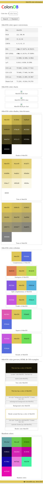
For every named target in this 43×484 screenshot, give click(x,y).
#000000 (6, 149)
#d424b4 (16, 452)
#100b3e (6, 452)
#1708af (6, 461)
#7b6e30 (16, 129)
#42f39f (26, 461)
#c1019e (26, 452)
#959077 (16, 227)
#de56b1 (6, 314)
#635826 (26, 129)
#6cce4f (16, 442)
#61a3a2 (6, 442)
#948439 (6, 129)
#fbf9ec (26, 183)
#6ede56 (26, 338)
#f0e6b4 (26, 173)
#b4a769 (16, 217)
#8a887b (26, 227)
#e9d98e (6, 173)
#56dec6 (31, 300)
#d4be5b (16, 207)
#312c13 (16, 139)
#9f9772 (6, 227)
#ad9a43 (26, 120)
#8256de (11, 285)
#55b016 (26, 442)
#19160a (26, 139)
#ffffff (7, 193)
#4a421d (6, 139)
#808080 (6, 237)
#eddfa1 (16, 173)
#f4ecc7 (6, 183)
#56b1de (31, 285)
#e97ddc (16, 461)
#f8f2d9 (16, 183)
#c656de (11, 300)
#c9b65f (26, 207)
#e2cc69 (16, 163)
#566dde (26, 256)
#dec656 (6, 120)
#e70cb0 (6, 471)
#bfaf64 (6, 217)
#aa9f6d (26, 217)
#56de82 (26, 314)
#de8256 (11, 271)
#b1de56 (31, 271)
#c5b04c (16, 120)
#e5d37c (26, 163)
